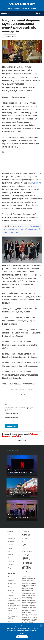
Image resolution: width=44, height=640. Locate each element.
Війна (9, 535)
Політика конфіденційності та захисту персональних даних (14, 607)
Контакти (11, 580)
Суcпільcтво (12, 558)
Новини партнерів (26, 559)
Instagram (6, 436)
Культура (14, 389)
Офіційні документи (26, 567)
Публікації (26, 535)
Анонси (33, 8)
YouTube (16, 436)
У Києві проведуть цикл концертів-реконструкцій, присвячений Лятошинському (22, 229)
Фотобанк (17, 8)
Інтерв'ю (25, 538)
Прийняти (22, 637)
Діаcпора (11, 564)
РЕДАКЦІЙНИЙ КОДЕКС (13, 617)
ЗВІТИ (10, 613)
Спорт (10, 568)
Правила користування (12, 591)
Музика (22, 389)
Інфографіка (27, 551)
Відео (24, 545)
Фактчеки (11, 548)
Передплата (12, 583)
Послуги (9, 8)
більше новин (22, 440)
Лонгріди (25, 555)
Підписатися (11, 426)
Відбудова (11, 538)
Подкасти (26, 532)
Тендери (11, 595)
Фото (24, 541)
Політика (11, 541)
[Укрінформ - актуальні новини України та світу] (22, 4)
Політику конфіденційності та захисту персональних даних (22, 630)
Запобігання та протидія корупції (14, 599)
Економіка (11, 545)
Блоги (24, 548)
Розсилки (11, 622)
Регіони (10, 554)
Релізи (24, 571)
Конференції (27, 563)
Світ (9, 551)
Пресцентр (25, 8)
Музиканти (36, 183)
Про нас (10, 577)
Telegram (34, 434)
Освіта (30, 389)
